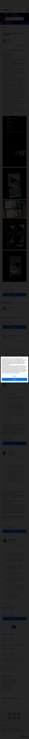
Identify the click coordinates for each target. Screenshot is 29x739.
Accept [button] (14, 379)
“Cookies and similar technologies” (12, 373)
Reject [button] (14, 376)
